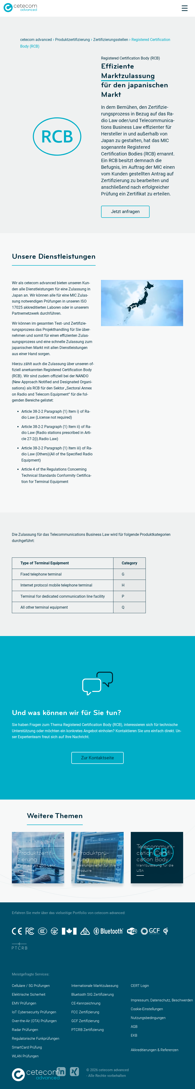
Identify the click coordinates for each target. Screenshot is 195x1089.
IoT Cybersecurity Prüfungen (34, 1012)
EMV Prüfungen (24, 1003)
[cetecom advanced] (20, 7)
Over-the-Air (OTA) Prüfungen (34, 1021)
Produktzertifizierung (72, 39)
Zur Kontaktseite (97, 758)
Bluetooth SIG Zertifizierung (92, 994)
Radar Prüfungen (25, 1030)
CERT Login (140, 986)
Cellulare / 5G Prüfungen (31, 986)
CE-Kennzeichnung (85, 1003)
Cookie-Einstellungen (147, 1009)
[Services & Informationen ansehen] (185, 8)
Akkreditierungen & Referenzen (154, 1050)
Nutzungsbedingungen (148, 1018)
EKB (134, 1035)
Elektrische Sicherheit (28, 994)
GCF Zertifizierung (85, 1021)
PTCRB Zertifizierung (87, 1030)
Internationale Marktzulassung (94, 986)
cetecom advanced (36, 39)
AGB (134, 1026)
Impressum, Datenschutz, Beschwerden (162, 1000)
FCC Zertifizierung (85, 1012)
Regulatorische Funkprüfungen (35, 1038)
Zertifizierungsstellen (110, 39)
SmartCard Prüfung (27, 1047)
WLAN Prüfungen (25, 1056)
